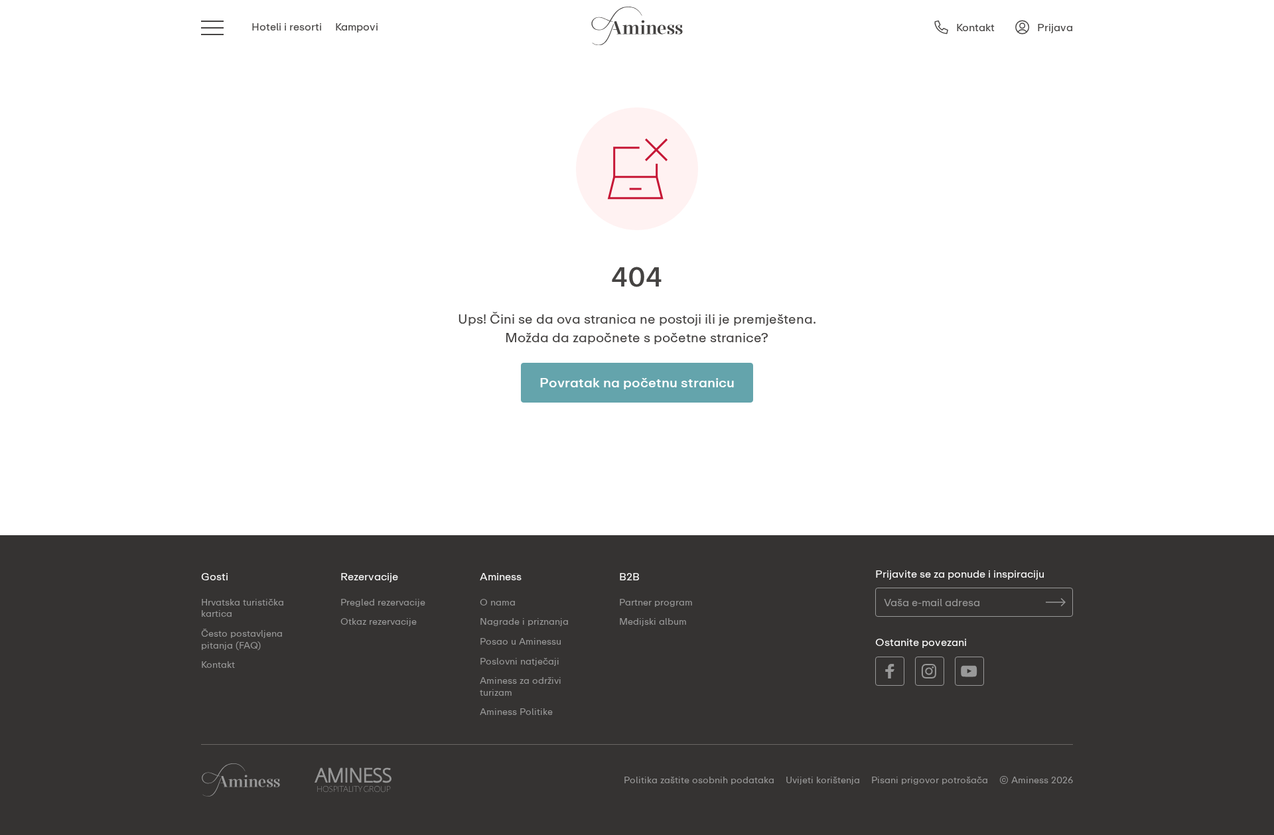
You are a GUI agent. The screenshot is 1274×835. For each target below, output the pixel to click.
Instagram (929, 671)
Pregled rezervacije (382, 602)
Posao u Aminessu (520, 641)
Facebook (889, 671)
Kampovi (356, 26)
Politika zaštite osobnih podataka (699, 780)
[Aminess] (637, 27)
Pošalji (1056, 602)
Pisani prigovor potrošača (929, 780)
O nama (498, 602)
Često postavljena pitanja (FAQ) (242, 639)
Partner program (656, 602)
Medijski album (653, 621)
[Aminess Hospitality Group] (353, 780)
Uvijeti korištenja (823, 780)
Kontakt (218, 664)
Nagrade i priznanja (524, 621)
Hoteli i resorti (286, 26)
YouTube (969, 671)
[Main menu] (213, 27)
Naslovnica (241, 780)
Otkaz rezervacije (378, 621)
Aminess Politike (516, 711)
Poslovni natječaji (519, 661)
